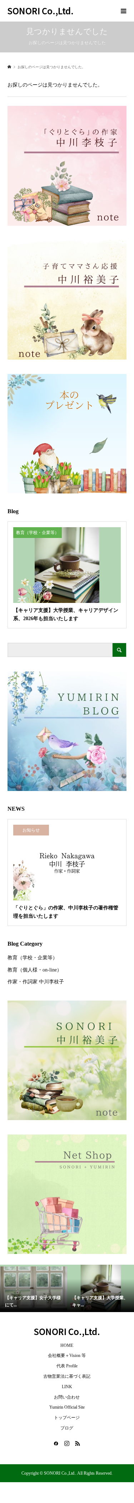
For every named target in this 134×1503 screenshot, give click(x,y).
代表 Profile (67, 1365)
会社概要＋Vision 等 (67, 1355)
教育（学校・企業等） (33, 957)
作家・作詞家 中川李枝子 (36, 981)
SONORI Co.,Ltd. (40, 10)
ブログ (66, 1428)
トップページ (67, 1417)
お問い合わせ (67, 1397)
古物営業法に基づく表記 (66, 1376)
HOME (66, 1345)
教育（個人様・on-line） (35, 970)
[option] (33, 1288)
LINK (67, 1386)
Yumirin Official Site (67, 1407)
